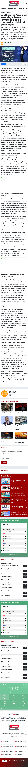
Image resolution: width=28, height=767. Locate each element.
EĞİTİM (25, 718)
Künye (16, 720)
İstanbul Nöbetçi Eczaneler (5, 742)
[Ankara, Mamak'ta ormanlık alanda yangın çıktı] (21, 407)
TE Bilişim (17, 765)
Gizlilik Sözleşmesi (6, 720)
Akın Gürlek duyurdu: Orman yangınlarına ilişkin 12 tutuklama (20, 441)
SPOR (15, 8)
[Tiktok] (16, 714)
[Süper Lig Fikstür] (26, 559)
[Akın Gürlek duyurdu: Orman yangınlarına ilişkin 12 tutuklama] (21, 435)
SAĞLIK (7, 718)
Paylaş (4, 64)
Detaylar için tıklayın (14, 554)
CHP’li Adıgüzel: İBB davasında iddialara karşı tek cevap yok (7, 425)
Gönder (4, 462)
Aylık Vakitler (4, 708)
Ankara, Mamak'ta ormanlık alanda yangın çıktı (20, 413)
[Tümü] (26, 470)
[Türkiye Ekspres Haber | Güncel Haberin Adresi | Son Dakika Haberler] (14, 3)
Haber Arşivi (19, 754)
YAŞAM (11, 718)
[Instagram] (11, 714)
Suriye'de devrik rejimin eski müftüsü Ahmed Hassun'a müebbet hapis (7, 413)
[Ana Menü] (1, 3)
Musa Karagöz (12, 392)
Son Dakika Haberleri (6, 754)
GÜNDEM (3, 8)
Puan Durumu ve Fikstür (7, 751)
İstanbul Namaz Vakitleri (8, 746)
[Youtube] (14, 714)
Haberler (3, 12)
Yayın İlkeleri (14, 721)
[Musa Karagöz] (4, 393)
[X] (9, 714)
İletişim (12, 720)
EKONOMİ (3, 718)
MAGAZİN (21, 8)
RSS (5, 760)
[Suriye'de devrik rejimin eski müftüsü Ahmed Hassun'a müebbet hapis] (7, 407)
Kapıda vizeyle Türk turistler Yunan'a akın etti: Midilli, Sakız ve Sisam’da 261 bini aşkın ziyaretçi (20, 427)
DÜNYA (22, 717)
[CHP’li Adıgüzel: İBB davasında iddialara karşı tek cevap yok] (7, 420)
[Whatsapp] (19, 714)
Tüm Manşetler (19, 751)
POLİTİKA (10, 8)
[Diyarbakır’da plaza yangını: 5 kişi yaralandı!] (7, 435)
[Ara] (26, 3)
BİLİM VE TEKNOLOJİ (18, 718)
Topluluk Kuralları (21, 720)
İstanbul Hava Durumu (21, 741)
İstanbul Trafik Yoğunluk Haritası (21, 747)
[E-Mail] (10, 396)
